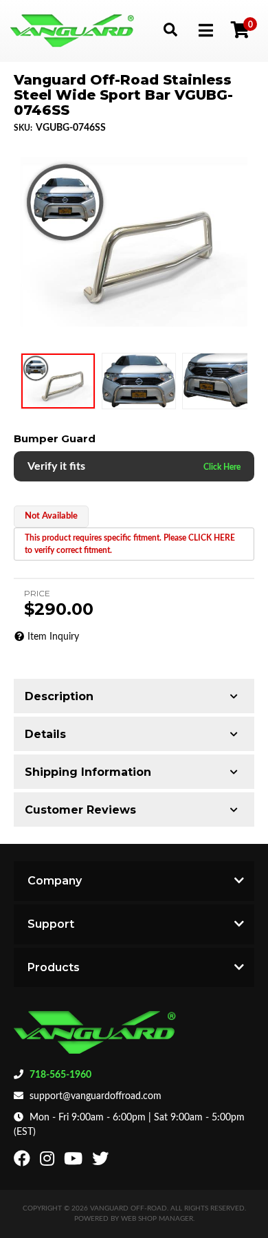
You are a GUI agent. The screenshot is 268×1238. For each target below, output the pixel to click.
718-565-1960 (60, 1075)
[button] (170, 29)
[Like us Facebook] (24, 1162)
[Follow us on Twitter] (102, 1162)
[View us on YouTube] (75, 1162)
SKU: (23, 128)
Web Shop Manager (157, 1218)
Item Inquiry (53, 637)
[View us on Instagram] (49, 1162)
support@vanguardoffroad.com (95, 1096)
